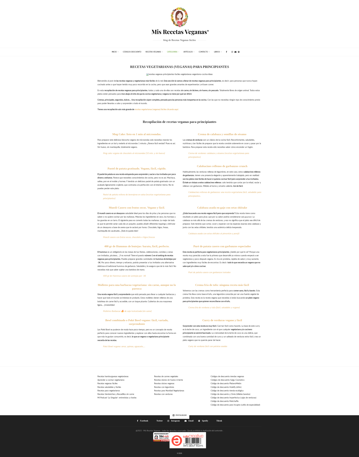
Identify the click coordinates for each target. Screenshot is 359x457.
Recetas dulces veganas (164, 384)
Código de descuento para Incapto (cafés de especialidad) (235, 405)
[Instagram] (232, 52)
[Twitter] (229, 52)
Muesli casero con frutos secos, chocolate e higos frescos (129, 237)
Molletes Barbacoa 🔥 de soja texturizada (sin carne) (127, 311)
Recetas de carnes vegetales (166, 377)
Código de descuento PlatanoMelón (226, 384)
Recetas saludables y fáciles (109, 387)
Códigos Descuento (132, 52)
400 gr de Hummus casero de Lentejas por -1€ (124, 276)
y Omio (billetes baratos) (239, 394)
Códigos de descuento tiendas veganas (227, 377)
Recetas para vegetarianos (108, 391)
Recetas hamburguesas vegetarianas (112, 377)
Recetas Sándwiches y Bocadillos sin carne (115, 394)
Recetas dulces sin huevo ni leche (168, 380)
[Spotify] (239, 52)
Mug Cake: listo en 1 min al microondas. (136, 134)
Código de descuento (220, 394)
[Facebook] (226, 52)
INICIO (114, 52)
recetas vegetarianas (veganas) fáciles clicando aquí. (157, 110)
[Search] (246, 52)
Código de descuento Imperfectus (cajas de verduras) (233, 398)
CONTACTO (203, 52)
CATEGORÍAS (172, 52)
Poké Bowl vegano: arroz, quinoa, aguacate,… (124, 346)
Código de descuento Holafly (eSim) (226, 387)
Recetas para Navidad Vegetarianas (169, 391)
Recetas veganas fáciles (107, 384)
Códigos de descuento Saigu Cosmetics (227, 380)
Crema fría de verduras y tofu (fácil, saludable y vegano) (214, 307)
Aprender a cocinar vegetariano (110, 380)
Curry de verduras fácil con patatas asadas (207, 346)
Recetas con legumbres (164, 387)
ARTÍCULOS (188, 52)
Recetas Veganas (153, 52)
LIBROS (217, 52)
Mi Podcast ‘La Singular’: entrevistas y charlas (116, 398)
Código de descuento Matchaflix (225, 401)
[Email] (235, 52)
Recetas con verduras (163, 394)
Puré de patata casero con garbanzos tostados (209, 272)
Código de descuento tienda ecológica (227, 391)
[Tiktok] (241, 52)
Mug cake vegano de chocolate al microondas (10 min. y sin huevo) (134, 153)
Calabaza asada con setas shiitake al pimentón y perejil (213, 233)
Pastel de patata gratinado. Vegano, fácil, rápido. (137, 168)
